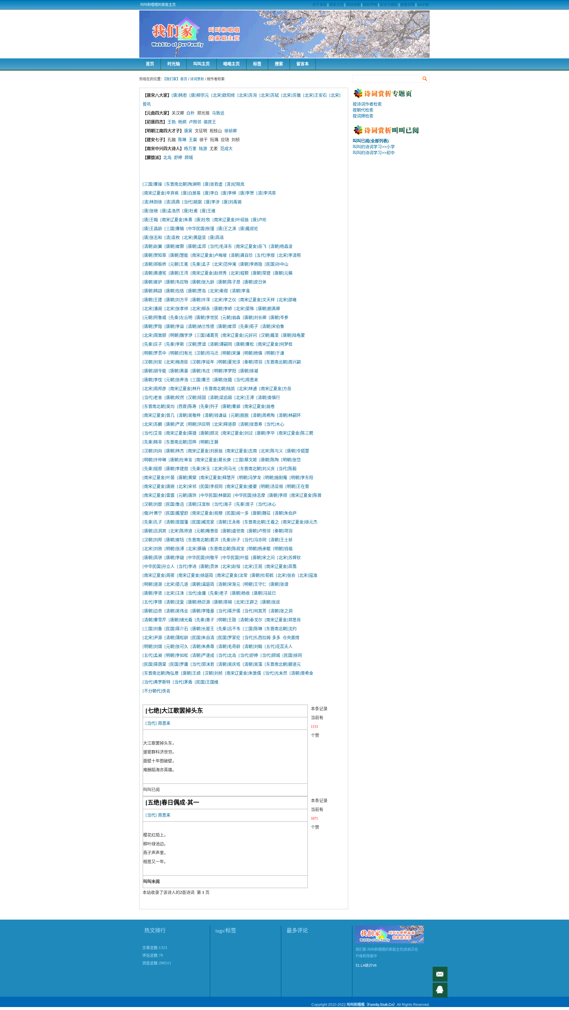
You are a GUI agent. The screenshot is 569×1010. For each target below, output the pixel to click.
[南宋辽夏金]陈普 (306, 495)
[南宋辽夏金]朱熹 (176, 220)
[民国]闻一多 (237, 513)
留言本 (302, 64)
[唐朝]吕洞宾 (154, 531)
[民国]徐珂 (292, 655)
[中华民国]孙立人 (159, 566)
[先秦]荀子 (248, 326)
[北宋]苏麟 (152, 424)
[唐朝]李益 (174, 326)
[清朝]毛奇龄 (228, 646)
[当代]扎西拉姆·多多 (263, 637)
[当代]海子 (222, 504)
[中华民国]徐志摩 (249, 495)
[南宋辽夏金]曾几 (159, 415)
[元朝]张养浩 (176, 380)
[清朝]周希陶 (263, 415)
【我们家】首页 (175, 79)
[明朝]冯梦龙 (249, 477)
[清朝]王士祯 (281, 540)
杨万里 (190, 148)
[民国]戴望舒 (176, 513)
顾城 (189, 157)
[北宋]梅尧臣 (176, 362)
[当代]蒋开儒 (228, 611)
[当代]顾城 (270, 655)
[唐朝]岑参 (278, 317)
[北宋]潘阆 (152, 308)
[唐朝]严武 (174, 424)
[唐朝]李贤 (152, 593)
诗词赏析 (197, 79)
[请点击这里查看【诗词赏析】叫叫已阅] (391, 134)
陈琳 (182, 140)
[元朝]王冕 (178, 264)
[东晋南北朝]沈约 (281, 629)
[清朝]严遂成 (202, 655)
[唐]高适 (216, 237)
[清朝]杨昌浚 (281, 246)
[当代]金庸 (196, 593)
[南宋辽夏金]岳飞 (250, 246)
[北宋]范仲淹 (224, 264)
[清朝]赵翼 (152, 246)
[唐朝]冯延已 (264, 593)
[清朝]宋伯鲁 (272, 326)
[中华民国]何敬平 (202, 557)
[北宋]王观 (252, 566)
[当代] (151, 723)
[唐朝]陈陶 (269, 460)
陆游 (203, 148)
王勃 (171, 122)
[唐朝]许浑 (200, 300)
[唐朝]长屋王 (202, 629)
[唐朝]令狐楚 (297, 451)
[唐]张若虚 (213, 184)
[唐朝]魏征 (261, 513)
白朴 (190, 113)
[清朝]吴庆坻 (228, 664)
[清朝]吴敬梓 (189, 415)
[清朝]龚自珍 (241, 255)
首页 (150, 64)
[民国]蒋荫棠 (154, 664)
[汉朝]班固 (196, 397)
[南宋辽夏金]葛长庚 (213, 460)
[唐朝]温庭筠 (202, 584)
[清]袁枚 (173, 237)
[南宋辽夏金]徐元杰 (299, 522)
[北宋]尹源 (152, 637)
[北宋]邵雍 (287, 300)
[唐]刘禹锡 (232, 202)
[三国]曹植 (174, 228)
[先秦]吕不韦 (228, 629)
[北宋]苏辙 (291, 95)
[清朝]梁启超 (220, 397)
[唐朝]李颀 (277, 495)
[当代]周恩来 (246, 380)
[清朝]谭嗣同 (220, 344)
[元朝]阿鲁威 (154, 317)
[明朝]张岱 (291, 460)
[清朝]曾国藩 (176, 522)
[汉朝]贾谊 (196, 344)
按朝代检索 (363, 110)
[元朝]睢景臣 (206, 531)
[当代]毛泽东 (220, 246)
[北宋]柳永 (200, 308)
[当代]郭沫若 (202, 664)
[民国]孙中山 (276, 264)
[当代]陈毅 (287, 468)
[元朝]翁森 (230, 317)
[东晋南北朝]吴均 (159, 406)
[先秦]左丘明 (180, 317)
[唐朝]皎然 (174, 397)
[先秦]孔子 (152, 522)
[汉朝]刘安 (152, 362)
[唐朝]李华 (265, 433)
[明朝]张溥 (174, 548)
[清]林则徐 (152, 202)
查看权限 (407, 5)
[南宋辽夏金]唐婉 (159, 486)
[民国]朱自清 (202, 637)
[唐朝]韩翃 (152, 291)
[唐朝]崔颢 (174, 246)
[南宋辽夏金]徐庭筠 (195, 575)
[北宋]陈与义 (271, 451)
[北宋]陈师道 (180, 531)
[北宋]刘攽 (152, 548)
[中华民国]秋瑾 (200, 228)
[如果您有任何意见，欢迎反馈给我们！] (440, 974)
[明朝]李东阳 (301, 477)
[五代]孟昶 (152, 655)
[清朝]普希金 (301, 673)
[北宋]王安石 (315, 95)
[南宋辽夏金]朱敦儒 (243, 673)
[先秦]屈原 (152, 468)
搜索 (279, 64)
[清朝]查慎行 (268, 397)
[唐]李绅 (228, 193)
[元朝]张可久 (176, 646)
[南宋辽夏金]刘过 (237, 433)
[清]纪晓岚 (234, 184)
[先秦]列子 (208, 406)
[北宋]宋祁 (186, 486)
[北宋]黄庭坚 (194, 237)
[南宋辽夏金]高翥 (281, 566)
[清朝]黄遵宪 (154, 273)
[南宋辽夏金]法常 (231, 575)
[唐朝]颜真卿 (268, 308)
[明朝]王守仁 (254, 584)
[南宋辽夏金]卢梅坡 (209, 255)
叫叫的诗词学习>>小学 (374, 146)
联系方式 (336, 5)
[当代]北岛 (226, 655)
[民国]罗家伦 (228, 637)
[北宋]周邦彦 (154, 388)
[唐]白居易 (191, 193)
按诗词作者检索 (367, 104)
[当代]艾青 (152, 433)
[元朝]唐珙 (186, 495)
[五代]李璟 (152, 602)
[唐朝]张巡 (270, 602)
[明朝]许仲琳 (154, 460)
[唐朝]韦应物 (176, 282)
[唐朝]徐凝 (248, 371)
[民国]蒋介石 (176, 629)
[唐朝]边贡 (152, 611)
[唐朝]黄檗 (186, 477)
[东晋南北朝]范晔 (180, 442)
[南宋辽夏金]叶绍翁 (230, 220)
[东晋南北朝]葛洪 (202, 540)
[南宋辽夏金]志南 (241, 451)
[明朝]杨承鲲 (259, 548)
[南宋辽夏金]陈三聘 (295, 433)
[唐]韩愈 (179, 95)
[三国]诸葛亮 (206, 335)
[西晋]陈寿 (186, 406)
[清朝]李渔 (240, 291)
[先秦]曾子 (244, 504)
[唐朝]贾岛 (196, 291)
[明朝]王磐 (208, 442)
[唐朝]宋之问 (263, 557)
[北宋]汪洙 (174, 593)
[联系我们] (440, 990)
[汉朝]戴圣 (269, 335)
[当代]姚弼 (192, 202)
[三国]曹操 (152, 184)
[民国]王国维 (206, 682)
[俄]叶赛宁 (152, 513)
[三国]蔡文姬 (245, 460)
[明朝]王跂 (226, 620)
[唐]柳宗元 (199, 95)
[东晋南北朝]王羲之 (261, 522)
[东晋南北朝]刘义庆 (257, 468)
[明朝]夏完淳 (228, 362)
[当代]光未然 (275, 673)
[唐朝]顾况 (208, 433)
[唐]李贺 (246, 193)
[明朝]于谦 (274, 353)
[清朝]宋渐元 (228, 584)
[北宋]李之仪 (224, 300)
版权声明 (370, 5)
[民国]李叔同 (211, 486)
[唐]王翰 (150, 220)
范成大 (226, 148)
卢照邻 (195, 122)
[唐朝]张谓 (278, 584)
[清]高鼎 (172, 202)
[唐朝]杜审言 (180, 460)
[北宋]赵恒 (230, 566)
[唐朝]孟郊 (196, 246)
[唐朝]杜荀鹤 (262, 575)
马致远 (218, 113)
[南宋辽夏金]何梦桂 (274, 344)
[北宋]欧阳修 (223, 95)
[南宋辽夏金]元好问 (239, 335)
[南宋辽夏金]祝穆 (207, 513)
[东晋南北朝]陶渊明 (182, 184)
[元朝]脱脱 (239, 415)
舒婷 (178, 157)
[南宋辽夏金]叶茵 (159, 477)
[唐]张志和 (152, 237)
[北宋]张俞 (285, 575)
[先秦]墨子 (204, 620)
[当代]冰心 (266, 504)
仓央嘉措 (291, 637)
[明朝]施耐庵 (275, 477)
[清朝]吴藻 (252, 664)
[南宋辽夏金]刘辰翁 (204, 451)
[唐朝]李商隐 (250, 264)
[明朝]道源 (152, 584)
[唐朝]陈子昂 (228, 282)
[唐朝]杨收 (240, 593)
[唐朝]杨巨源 (198, 602)
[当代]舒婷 (248, 655)
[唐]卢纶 (258, 220)
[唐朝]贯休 (208, 566)
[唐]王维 (207, 211)
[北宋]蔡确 (196, 548)
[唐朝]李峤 (222, 308)
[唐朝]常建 (261, 273)
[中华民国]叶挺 (235, 557)
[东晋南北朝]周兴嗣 (283, 362)
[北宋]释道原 (224, 424)
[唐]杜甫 (190, 211)
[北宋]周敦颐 (154, 335)
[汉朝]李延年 (202, 362)
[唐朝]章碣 (222, 602)
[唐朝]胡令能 (154, 371)
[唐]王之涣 (226, 228)
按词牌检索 (363, 116)
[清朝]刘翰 (252, 646)
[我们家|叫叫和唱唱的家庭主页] (284, 34)
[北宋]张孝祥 (176, 308)
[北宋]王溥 (244, 397)
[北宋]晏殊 (244, 308)
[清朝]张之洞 (281, 611)
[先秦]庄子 (152, 344)
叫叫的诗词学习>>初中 (374, 152)
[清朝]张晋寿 (250, 424)
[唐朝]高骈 (152, 557)
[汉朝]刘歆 (152, 504)
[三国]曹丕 (200, 380)
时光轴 (173, 64)
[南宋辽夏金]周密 (159, 575)
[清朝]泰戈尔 (250, 620)
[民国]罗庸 (178, 664)
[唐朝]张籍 (222, 380)
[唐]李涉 (212, 202)
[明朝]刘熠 (152, 646)
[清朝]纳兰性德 (200, 326)
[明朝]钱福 (283, 548)
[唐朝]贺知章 (154, 255)
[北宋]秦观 (218, 291)
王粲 (193, 140)
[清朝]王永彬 (228, 522)
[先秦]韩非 (152, 442)
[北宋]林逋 (247, 388)
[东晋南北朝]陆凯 (219, 388)
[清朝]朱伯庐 (285, 513)
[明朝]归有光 (180, 353)
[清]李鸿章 (266, 193)
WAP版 (423, 5)
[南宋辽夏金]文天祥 (257, 300)
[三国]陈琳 (252, 629)
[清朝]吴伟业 (176, 611)
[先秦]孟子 (200, 264)
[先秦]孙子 (230, 540)
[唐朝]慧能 (178, 255)
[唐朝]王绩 (191, 673)
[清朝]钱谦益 (215, 415)
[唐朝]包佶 (174, 291)
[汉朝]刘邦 (152, 540)
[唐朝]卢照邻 (259, 531)
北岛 (167, 157)
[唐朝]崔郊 (226, 326)
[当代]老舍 (152, 397)
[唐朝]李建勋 (176, 468)
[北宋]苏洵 (247, 95)
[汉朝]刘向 (152, 451)
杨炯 (182, 122)
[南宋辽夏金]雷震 (159, 495)
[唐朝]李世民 (206, 317)
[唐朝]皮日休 (254, 282)
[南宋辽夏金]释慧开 (217, 477)
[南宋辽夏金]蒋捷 (180, 433)
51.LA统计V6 (366, 965)
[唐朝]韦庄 (200, 371)
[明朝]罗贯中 (154, 353)
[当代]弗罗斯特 (156, 682)
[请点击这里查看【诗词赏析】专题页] (391, 97)
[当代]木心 (274, 424)
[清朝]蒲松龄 (176, 637)
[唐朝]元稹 (283, 273)
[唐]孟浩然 (170, 211)
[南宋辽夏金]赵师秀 (209, 273)
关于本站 (319, 5)
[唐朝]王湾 (178, 273)
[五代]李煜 (265, 255)
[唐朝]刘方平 (176, 300)
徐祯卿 (230, 131)
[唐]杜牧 (202, 220)
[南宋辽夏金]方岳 (275, 388)
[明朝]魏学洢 (180, 335)
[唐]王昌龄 (152, 228)
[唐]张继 (150, 211)
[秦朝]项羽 (252, 362)
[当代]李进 (186, 566)
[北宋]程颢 (239, 273)
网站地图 (353, 5)
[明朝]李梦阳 (224, 371)
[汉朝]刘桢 (213, 673)
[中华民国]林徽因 (215, 495)
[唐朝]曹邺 (230, 406)
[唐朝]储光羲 (180, 620)
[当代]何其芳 (254, 611)
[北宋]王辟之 (246, 602)
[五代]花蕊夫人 (279, 646)
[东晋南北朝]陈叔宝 (226, 548)
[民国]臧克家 (202, 522)
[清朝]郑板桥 (154, 264)
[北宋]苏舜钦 (289, 557)
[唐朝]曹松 (244, 344)
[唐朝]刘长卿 (254, 317)
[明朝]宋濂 (230, 353)
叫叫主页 (201, 64)
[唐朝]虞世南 (232, 531)
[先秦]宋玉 (200, 468)
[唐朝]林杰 (174, 451)
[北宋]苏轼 (269, 95)
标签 (257, 64)
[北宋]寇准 (307, 575)
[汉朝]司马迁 (206, 353)
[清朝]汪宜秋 (198, 504)
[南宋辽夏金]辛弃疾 (161, 193)
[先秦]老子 (218, 593)
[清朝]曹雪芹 (154, 620)
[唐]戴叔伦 (248, 228)
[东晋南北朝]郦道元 (283, 664)
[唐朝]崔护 (152, 282)
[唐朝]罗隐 (152, 326)
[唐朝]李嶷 (174, 557)
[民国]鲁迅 (174, 504)
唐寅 (188, 131)
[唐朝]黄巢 (178, 371)
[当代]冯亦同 (254, 540)
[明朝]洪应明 (198, 424)
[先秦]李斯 (174, 344)
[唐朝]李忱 (152, 380)
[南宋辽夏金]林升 (185, 388)
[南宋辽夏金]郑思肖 (283, 620)
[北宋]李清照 (289, 255)
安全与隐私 (389, 5)
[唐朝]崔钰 (174, 540)
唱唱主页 (231, 64)
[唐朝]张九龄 (202, 282)
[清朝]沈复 (174, 602)
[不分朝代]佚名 (156, 691)
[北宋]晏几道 (176, 584)
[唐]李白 (210, 193)
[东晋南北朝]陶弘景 (161, 673)
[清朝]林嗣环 (289, 415)
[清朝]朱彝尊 (202, 646)
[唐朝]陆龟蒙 (293, 335)
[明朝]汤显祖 (271, 486)
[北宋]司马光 (224, 468)
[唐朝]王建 (152, 300)
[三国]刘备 (152, 629)
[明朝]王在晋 (297, 486)
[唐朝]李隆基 (202, 611)
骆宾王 (210, 122)
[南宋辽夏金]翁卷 (259, 406)
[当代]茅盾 (182, 682)
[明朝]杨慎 (252, 353)
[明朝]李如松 (176, 655)
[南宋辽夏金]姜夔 (241, 486)
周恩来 (164, 723)
